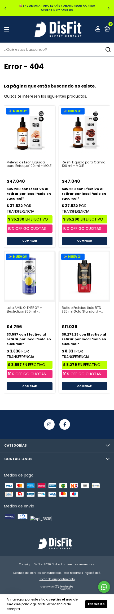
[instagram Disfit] (49, 424)
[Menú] (7, 29)
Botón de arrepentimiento (57, 579)
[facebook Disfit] (64, 424)
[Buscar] (107, 49)
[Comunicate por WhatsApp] (104, 587)
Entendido (96, 604)
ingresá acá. (92, 573)
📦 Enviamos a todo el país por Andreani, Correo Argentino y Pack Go (57, 8)
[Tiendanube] (57, 588)
